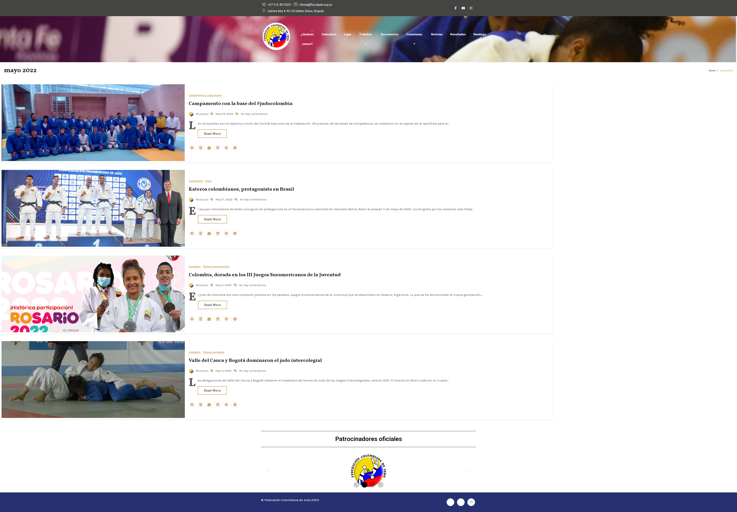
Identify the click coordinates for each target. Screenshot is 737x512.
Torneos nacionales (214, 352)
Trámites (365, 34)
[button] (268, 471)
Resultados (458, 34)
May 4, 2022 (224, 285)
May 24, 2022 (225, 114)
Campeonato (196, 181)
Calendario (328, 34)
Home (712, 70)
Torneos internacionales (216, 267)
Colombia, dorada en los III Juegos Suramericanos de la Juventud (265, 274)
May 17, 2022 (224, 199)
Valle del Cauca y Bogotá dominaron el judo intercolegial (255, 360)
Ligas (347, 34)
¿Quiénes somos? (307, 39)
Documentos (389, 34)
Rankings (479, 34)
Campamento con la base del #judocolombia (240, 103)
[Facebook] (456, 8)
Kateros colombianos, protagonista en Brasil (241, 189)
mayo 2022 (726, 70)
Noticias (437, 34)
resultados (195, 267)
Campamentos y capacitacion (205, 95)
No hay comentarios (254, 114)
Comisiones (414, 34)
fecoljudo (202, 114)
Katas (208, 181)
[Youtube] (463, 8)
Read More (212, 134)
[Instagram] (471, 8)
